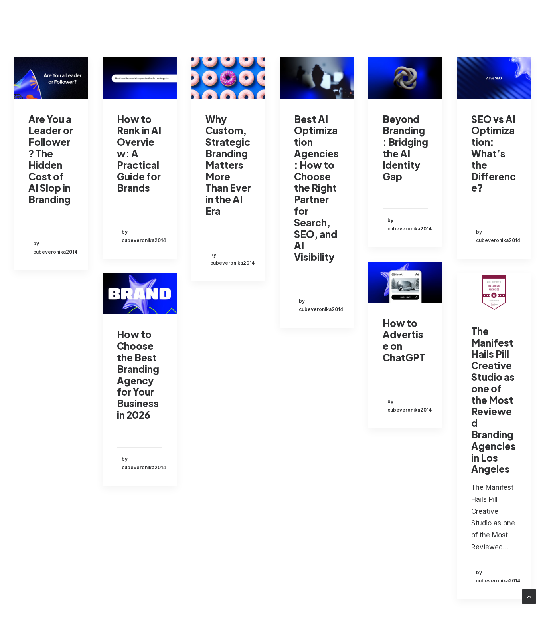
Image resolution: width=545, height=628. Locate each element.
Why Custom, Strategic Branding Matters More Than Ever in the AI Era (228, 165)
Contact (432, 19)
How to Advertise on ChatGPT (404, 340)
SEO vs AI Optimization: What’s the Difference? (493, 153)
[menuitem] (254, 19)
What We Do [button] (248, 19)
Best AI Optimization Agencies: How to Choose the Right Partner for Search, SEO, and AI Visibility (316, 188)
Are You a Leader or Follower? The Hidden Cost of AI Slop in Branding (50, 159)
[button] (51, 78)
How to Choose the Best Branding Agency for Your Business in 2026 (138, 374)
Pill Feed (391, 19)
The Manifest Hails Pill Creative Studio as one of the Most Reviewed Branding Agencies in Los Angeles (493, 400)
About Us (349, 19)
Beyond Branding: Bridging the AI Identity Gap (405, 147)
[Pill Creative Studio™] (28, 19)
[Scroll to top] (529, 596)
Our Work (304, 19)
